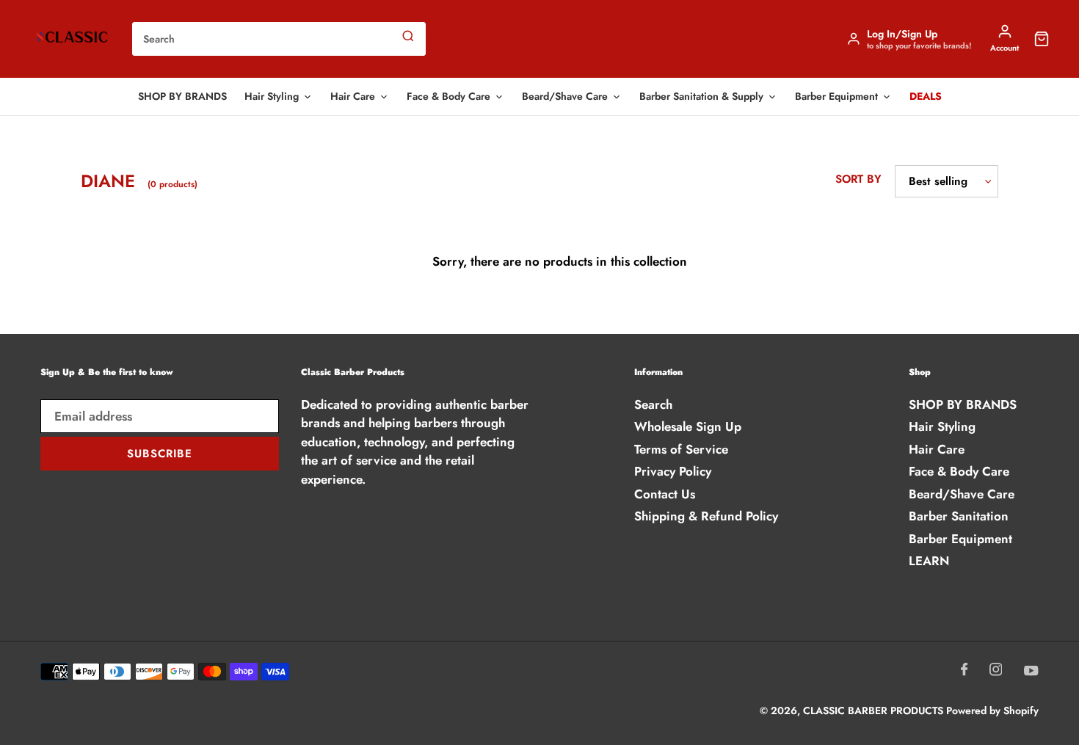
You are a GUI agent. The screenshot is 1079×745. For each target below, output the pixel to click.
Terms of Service (681, 449)
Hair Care (352, 96)
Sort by (858, 179)
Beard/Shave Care (565, 96)
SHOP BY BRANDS (182, 96)
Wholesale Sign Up (687, 426)
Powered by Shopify (992, 710)
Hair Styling (271, 96)
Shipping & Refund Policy (706, 516)
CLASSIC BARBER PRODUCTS (874, 710)
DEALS (925, 96)
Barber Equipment (836, 96)
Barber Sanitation (959, 516)
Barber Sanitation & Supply (701, 96)
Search (653, 404)
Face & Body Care (448, 96)
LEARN (929, 561)
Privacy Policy (672, 471)
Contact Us (664, 494)
